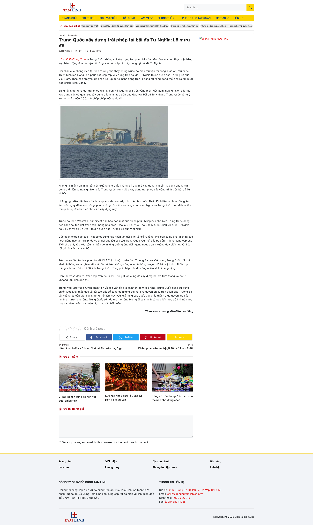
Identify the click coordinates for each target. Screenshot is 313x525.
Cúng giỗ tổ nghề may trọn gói (180, 26)
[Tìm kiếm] (250, 7)
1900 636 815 (181, 497)
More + (184, 337)
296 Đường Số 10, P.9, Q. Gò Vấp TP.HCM (195, 490)
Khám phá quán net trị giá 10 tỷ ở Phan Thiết (165, 348)
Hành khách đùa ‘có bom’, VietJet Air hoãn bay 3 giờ (91, 348)
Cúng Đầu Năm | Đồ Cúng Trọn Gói (113, 26)
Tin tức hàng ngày (68, 35)
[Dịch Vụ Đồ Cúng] (72, 7)
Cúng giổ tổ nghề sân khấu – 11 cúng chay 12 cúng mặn (222, 26)
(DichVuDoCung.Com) (73, 59)
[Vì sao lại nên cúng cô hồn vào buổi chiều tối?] (79, 377)
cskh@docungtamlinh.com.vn (185, 493)
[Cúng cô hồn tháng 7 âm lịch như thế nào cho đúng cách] (172, 377)
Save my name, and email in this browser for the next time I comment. (105, 442)
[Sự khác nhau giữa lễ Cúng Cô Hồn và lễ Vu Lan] (126, 377)
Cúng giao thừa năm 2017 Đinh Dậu (148, 26)
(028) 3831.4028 (175, 501)
